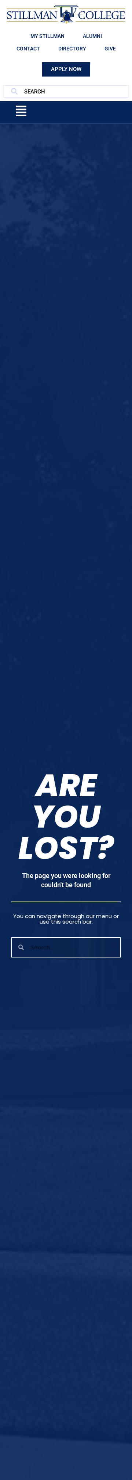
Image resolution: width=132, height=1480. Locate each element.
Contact (28, 49)
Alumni (92, 36)
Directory (72, 49)
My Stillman (47, 36)
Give (110, 49)
